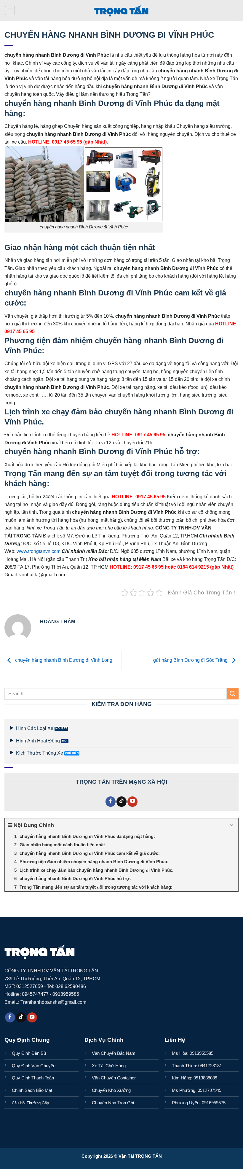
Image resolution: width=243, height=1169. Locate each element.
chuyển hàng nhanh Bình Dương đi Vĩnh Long (63, 660)
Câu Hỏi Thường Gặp (30, 1103)
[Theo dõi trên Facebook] (110, 801)
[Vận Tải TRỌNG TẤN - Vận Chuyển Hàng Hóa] (121, 10)
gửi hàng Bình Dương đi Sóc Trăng (191, 660)
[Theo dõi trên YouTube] (132, 801)
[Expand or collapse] (231, 825)
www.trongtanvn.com (38, 551)
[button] (10, 10)
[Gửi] (233, 693)
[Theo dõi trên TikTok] (121, 801)
